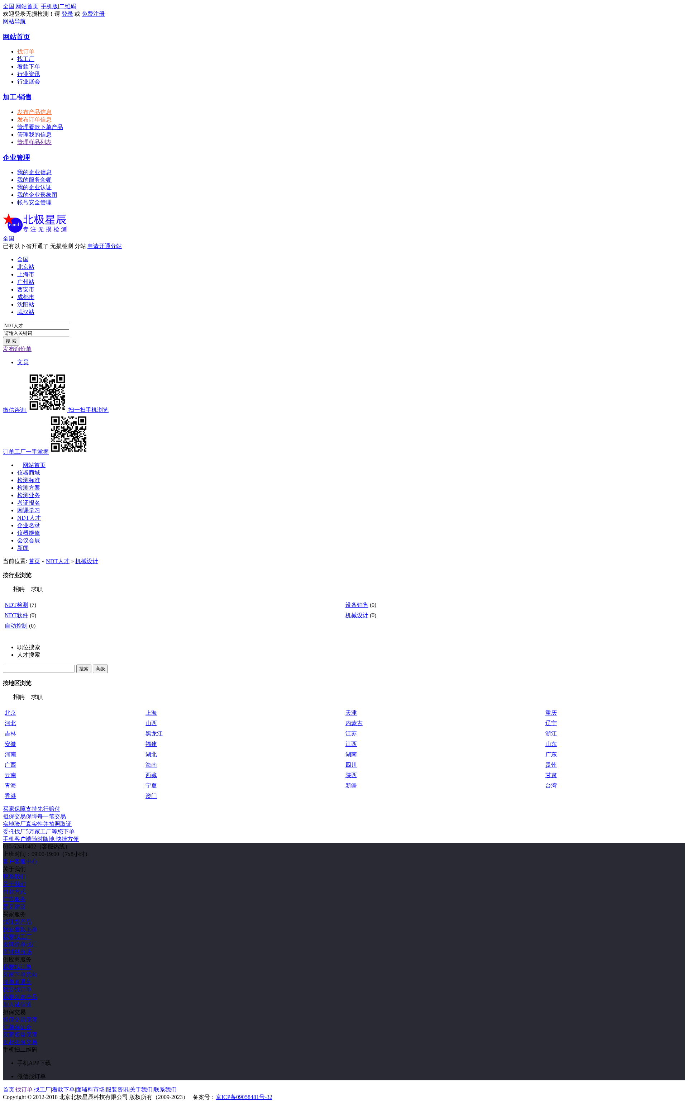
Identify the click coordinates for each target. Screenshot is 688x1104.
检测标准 (28, 480)
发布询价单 (17, 349)
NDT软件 (16, 615)
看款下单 (28, 66)
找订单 (25, 51)
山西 (151, 723)
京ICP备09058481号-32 (244, 1097)
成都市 (25, 297)
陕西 (351, 775)
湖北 (151, 754)
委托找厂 (39, 831)
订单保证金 (17, 1027)
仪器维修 (28, 533)
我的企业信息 (34, 172)
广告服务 (14, 899)
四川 (351, 765)
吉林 (10, 734)
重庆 (551, 713)
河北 (10, 723)
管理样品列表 (34, 142)
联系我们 (14, 877)
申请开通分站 (104, 246)
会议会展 (28, 540)
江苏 (351, 734)
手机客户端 (41, 839)
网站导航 (14, 21)
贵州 (551, 765)
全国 (8, 238)
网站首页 (26, 6)
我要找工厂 (17, 937)
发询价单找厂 (20, 944)
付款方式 (14, 892)
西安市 (25, 289)
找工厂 (25, 59)
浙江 (551, 734)
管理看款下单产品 (40, 127)
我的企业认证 (34, 187)
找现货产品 (17, 922)
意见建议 (14, 907)
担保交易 (34, 816)
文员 (23, 362)
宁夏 (151, 785)
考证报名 (28, 503)
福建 (151, 744)
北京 (10, 713)
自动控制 (16, 626)
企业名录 (28, 525)
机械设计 (86, 561)
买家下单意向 (20, 974)
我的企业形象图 (37, 195)
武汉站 (25, 312)
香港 (10, 796)
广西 (10, 765)
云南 (10, 775)
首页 (34, 561)
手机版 (49, 6)
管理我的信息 (34, 135)
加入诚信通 (17, 1004)
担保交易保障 (20, 1020)
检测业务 (28, 495)
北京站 (25, 267)
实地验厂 (37, 824)
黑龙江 (154, 734)
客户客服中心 (20, 861)
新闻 (23, 548)
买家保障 (31, 809)
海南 (151, 765)
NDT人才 (29, 518)
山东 (551, 744)
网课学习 (28, 510)
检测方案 (28, 488)
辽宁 (551, 723)
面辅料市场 (17, 952)
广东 (551, 754)
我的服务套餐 (34, 180)
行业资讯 (28, 74)
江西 (351, 744)
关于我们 (14, 884)
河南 (10, 754)
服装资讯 (117, 1089)
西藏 (151, 775)
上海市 (25, 274)
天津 (351, 713)
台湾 (551, 785)
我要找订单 (17, 967)
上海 (151, 713)
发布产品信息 (34, 112)
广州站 (25, 282)
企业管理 (16, 157)
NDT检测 (16, 605)
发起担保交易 (20, 1042)
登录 (67, 14)
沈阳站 (25, 304)
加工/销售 (17, 97)
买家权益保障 (20, 1035)
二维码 (67, 6)
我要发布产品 (20, 997)
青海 (10, 785)
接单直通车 (17, 982)
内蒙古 (354, 723)
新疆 (351, 785)
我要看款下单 (20, 929)
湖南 (351, 754)
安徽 (10, 744)
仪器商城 (28, 473)
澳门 (151, 796)
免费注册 (93, 14)
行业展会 (28, 81)
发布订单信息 (34, 119)
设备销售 (356, 605)
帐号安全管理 (34, 202)
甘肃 (551, 775)
